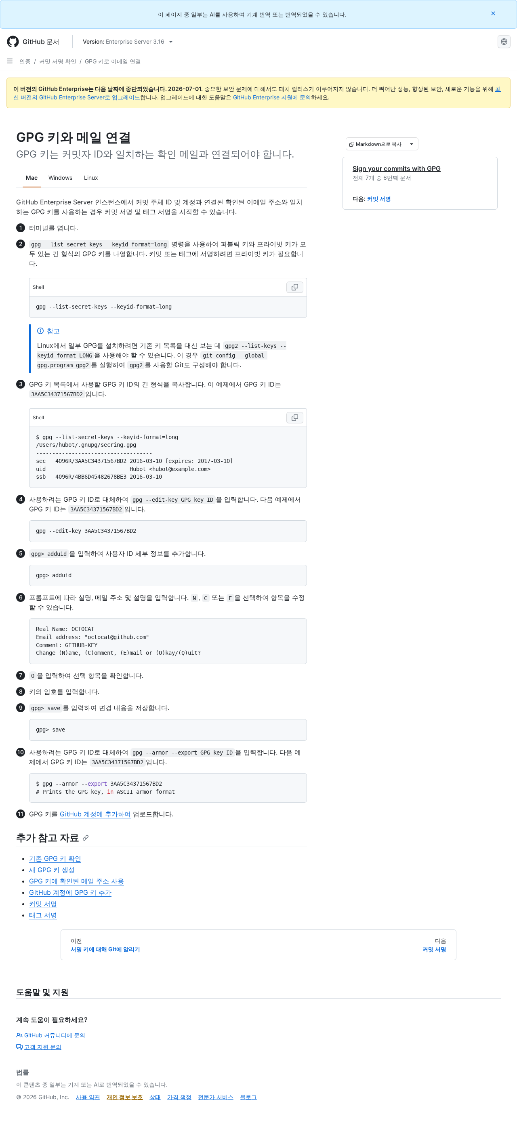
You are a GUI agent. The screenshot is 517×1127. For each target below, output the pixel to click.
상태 (155, 1096)
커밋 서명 (379, 198)
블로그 (248, 1096)
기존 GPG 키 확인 (55, 858)
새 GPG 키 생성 (52, 870)
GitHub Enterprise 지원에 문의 (272, 97)
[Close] (494, 13)
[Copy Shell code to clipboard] (294, 287)
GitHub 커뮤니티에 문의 (54, 1035)
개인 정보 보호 (125, 1096)
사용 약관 (88, 1096)
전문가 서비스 (215, 1096)
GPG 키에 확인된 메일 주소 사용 (76, 881)
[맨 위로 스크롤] (499, 1109)
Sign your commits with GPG (397, 168)
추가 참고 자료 (47, 837)
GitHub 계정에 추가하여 (95, 814)
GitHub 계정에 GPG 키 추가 (70, 892)
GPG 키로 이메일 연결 (113, 61)
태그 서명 (43, 915)
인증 (25, 61)
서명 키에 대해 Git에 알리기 (105, 949)
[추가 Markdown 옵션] (411, 143)
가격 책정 (179, 1096)
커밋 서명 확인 (57, 61)
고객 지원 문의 (42, 1046)
